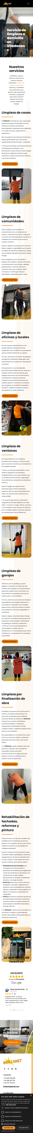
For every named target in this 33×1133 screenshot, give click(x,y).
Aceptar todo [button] (8, 1128)
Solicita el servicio (10, 164)
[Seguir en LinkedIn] (15, 1068)
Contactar (13, 1042)
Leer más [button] (8, 1005)
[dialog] (16, 1113)
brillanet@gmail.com (11, 1087)
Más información (11, 1105)
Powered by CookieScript (8, 1131)
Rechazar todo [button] (24, 1128)
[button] (16, 1124)
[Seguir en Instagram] (12, 1068)
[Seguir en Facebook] (4, 1068)
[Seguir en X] (8, 1068)
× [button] (31, 1095)
